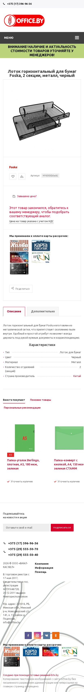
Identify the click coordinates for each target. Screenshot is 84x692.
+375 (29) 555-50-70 (23, 549)
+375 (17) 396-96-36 (19, 3)
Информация (44, 567)
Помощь (40, 571)
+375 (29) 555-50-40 (23, 554)
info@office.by (11, 622)
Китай (77, 376)
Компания (42, 563)
